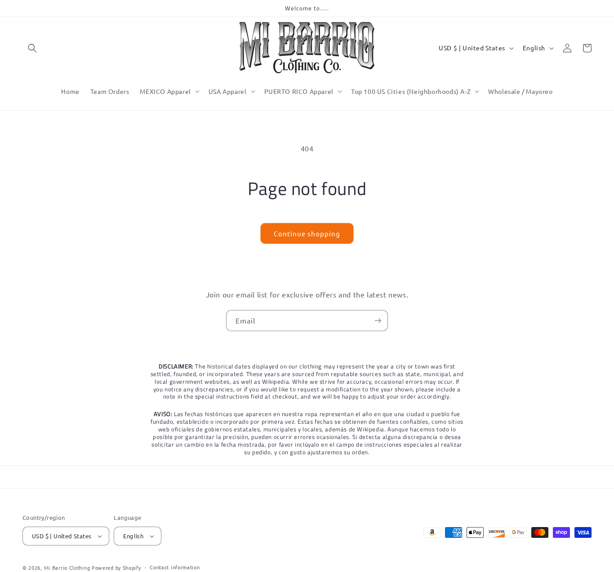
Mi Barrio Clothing (67, 567)
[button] (32, 48)
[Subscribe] (377, 320)
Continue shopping (307, 233)
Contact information (175, 567)
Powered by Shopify (116, 567)
